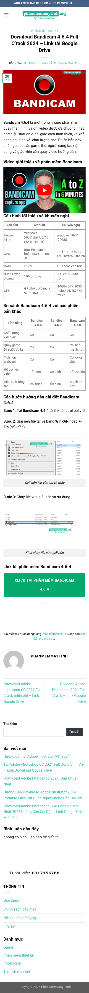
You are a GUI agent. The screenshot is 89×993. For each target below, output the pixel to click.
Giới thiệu (11, 900)
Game (8, 947)
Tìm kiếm (10, 724)
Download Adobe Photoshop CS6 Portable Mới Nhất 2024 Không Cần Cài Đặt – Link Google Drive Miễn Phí (43, 812)
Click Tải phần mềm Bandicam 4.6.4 (44, 584)
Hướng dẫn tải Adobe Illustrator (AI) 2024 (36, 756)
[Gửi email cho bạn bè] (49, 616)
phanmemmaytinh (67, 63)
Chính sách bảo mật (19, 909)
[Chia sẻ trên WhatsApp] (19, 616)
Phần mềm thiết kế (44, 30)
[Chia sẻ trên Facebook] (29, 616)
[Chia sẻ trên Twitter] (39, 616)
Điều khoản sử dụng (19, 918)
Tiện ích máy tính (17, 971)
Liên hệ (9, 927)
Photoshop (12, 963)
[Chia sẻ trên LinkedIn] (69, 616)
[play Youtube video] (44, 190)
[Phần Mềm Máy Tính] (44, 15)
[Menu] (6, 14)
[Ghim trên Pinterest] (59, 616)
